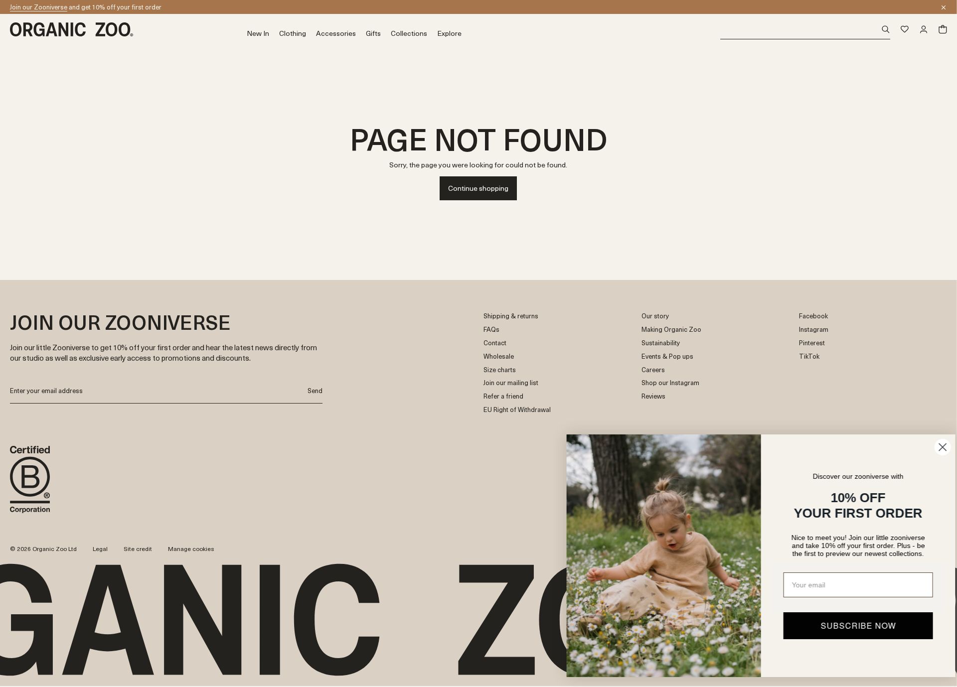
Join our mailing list (510, 383)
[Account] (923, 29)
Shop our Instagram (670, 383)
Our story (655, 316)
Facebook (813, 316)
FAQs (491, 329)
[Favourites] (904, 29)
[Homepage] (128, 29)
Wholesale (498, 356)
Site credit (138, 548)
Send (315, 390)
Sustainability (660, 343)
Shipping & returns (510, 316)
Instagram (813, 329)
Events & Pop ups (667, 356)
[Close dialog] (934, 447)
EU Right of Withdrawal (517, 410)
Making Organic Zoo (671, 329)
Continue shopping (478, 188)
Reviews (653, 396)
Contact (494, 343)
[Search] (805, 29)
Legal (100, 548)
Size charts (499, 370)
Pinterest (812, 343)
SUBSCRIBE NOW (850, 625)
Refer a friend (503, 396)
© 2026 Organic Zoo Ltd (43, 549)
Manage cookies (191, 548)
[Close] (943, 7)
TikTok (809, 356)
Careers (653, 370)
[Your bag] (942, 29)
